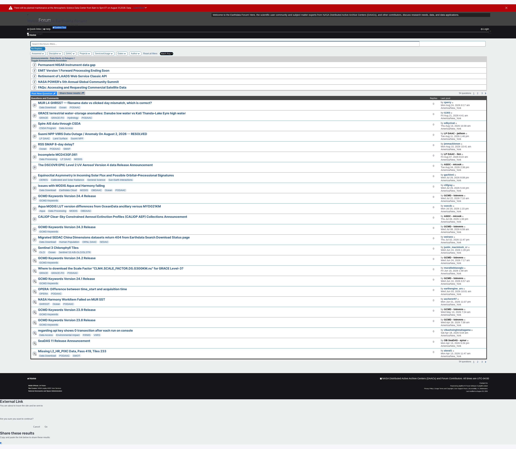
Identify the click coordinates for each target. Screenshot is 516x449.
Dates (121, 53)
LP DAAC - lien (452, 154)
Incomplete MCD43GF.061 (57, 155)
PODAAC (75, 107)
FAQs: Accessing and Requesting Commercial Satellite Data (82, 87)
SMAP (66, 149)
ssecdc (448, 205)
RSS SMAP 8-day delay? (56, 144)
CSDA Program (47, 128)
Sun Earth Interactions (120, 180)
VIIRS (97, 335)
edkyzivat (449, 123)
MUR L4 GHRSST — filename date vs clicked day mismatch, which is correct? (95, 103)
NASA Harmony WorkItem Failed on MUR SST (71, 299)
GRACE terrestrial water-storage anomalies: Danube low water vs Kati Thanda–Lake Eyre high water (112, 113)
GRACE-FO (57, 117)
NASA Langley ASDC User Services (49, 388)
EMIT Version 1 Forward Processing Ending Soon (73, 70)
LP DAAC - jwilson (454, 133)
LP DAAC (44, 138)
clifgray (448, 185)
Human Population (69, 242)
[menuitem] (421, 378)
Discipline (54, 53)
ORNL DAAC (89, 242)
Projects (84, 53)
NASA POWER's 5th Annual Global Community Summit (78, 82)
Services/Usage (103, 53)
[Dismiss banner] (506, 8)
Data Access (66, 128)
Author (134, 53)
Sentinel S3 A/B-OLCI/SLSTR (75, 252)
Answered (37, 53)
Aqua (42, 211)
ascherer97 (450, 299)
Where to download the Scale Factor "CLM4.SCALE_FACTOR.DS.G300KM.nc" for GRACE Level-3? (110, 268)
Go (46, 427)
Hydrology (72, 117)
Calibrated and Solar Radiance (67, 180)
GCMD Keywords (48, 200)
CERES (43, 180)
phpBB (460, 386)
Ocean (62, 107)
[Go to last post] (453, 102)
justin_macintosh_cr (455, 247)
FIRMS (86, 335)
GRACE (43, 117)
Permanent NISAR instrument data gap (66, 65)
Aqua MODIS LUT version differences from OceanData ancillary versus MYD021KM (99, 206)
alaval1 (448, 350)
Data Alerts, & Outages (61, 58)
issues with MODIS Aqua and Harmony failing (71, 186)
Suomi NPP (77, 138)
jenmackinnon (452, 143)
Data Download (47, 107)
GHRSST (44, 304)
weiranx (448, 237)
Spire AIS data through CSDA (59, 123)
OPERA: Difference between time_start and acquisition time (82, 289)
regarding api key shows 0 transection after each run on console (85, 330)
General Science (96, 180)
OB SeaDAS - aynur (455, 340)
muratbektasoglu (453, 268)
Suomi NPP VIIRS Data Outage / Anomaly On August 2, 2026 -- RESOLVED (92, 134)
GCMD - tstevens (453, 195)
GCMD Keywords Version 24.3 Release (67, 227)
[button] (478, 93)
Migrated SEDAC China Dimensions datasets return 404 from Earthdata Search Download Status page (114, 237)
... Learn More (138, 7)
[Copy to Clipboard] (1, 443)
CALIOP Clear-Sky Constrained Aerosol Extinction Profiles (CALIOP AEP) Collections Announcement (112, 217)
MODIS (78, 159)
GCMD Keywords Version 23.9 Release (67, 310)
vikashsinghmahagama (457, 330)
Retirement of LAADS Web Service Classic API (72, 76)
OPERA (43, 293)
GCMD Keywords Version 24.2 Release (67, 258)
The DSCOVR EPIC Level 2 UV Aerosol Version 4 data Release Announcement (95, 165)
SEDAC (104, 242)
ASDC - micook (452, 164)
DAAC (69, 53)
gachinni (449, 174)
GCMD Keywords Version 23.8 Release (67, 320)
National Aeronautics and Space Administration (45, 391)
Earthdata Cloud (68, 190)
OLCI (42, 252)
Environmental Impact (68, 335)
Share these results (70, 93)
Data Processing (48, 159)
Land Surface (60, 138)
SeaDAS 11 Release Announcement (64, 341)
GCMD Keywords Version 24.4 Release (67, 196)
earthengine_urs (453, 288)
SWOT (76, 355)
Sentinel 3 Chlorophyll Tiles (58, 248)
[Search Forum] (483, 42)
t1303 (447, 112)
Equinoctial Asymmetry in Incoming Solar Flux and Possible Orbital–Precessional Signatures (106, 175)
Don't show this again (36, 34)
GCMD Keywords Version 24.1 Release (66, 279)
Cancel (36, 427)
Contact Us (484, 383)
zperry (447, 102)
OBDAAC (96, 190)
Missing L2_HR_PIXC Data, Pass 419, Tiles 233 (72, 351)
